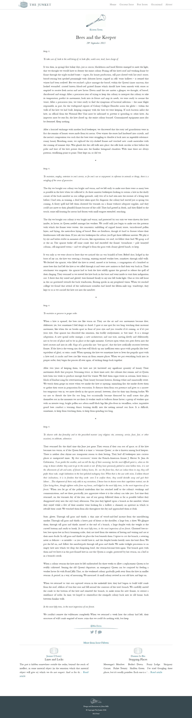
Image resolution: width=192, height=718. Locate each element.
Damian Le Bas (138, 656)
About (169, 4)
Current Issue (127, 4)
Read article (156, 672)
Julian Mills (105, 706)
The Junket (40, 4)
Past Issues (142, 4)
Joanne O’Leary (54, 656)
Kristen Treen (96, 29)
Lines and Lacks (54, 659)
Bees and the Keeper (96, 37)
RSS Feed (96, 714)
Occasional (156, 4)
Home (113, 4)
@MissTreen (96, 626)
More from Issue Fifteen (96, 642)
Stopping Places (138, 659)
